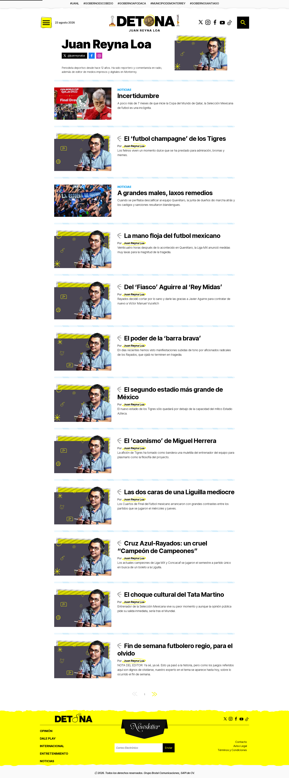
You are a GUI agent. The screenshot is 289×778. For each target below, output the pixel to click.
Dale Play (48, 738)
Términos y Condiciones (232, 750)
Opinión (46, 731)
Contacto (241, 741)
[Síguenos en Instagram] (208, 23)
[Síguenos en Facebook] (215, 23)
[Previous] (134, 694)
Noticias (47, 761)
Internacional (52, 746)
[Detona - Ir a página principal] (144, 20)
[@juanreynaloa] (92, 56)
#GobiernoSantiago (204, 3)
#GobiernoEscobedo (98, 3)
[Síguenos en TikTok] (230, 23)
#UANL (74, 3)
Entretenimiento (54, 753)
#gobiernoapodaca (132, 3)
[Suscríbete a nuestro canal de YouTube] (222, 23)
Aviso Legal (240, 746)
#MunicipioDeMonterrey (168, 3)
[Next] (154, 694)
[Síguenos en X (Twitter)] (201, 23)
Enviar (168, 747)
